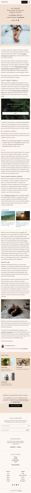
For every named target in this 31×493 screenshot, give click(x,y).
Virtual (15, 461)
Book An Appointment (15, 405)
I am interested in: (6, 425)
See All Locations (15, 464)
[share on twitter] (18, 20)
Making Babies (17, 8)
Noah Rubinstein (20, 17)
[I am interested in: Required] (15, 425)
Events (8, 479)
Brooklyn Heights (15, 460)
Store (23, 473)
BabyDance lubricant (10, 195)
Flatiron (15, 456)
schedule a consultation (6, 332)
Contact (8, 471)
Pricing (8, 475)
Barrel (20, 490)
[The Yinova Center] (4, 2)
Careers (23, 471)
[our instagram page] (12, 484)
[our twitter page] (16, 484)
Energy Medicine (22, 475)
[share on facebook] (16, 20)
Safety (22, 477)
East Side (15, 458)
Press (8, 477)
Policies (23, 479)
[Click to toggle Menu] (29, 2)
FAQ (8, 473)
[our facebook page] (14, 484)
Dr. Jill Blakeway (24, 348)
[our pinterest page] (18, 484)
